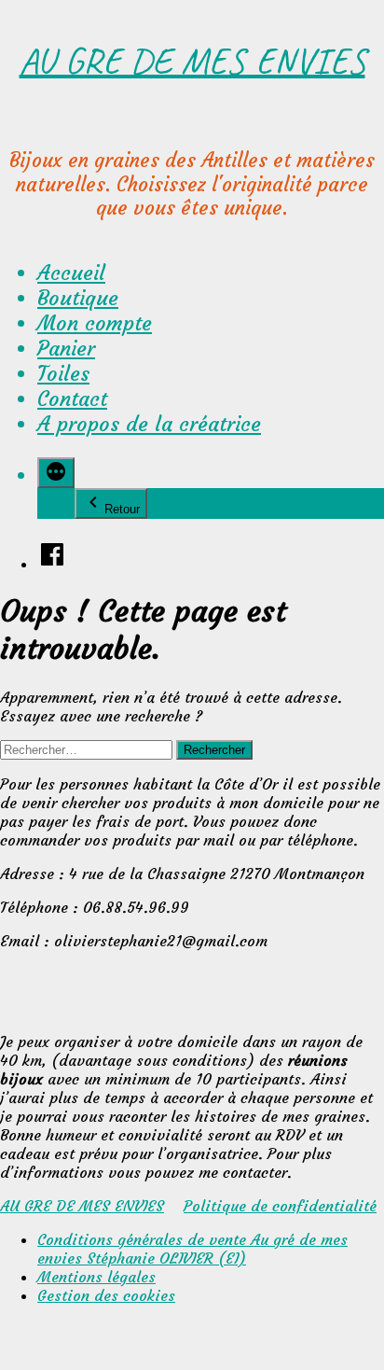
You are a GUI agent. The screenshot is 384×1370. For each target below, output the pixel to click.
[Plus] (56, 472)
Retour (122, 509)
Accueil (71, 273)
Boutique (77, 298)
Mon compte (94, 323)
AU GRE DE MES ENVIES (192, 60)
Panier (66, 348)
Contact (72, 399)
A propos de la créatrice (149, 424)
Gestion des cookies (106, 1295)
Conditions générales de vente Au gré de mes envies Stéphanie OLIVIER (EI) (192, 1248)
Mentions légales (96, 1276)
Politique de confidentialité (280, 1205)
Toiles (63, 373)
